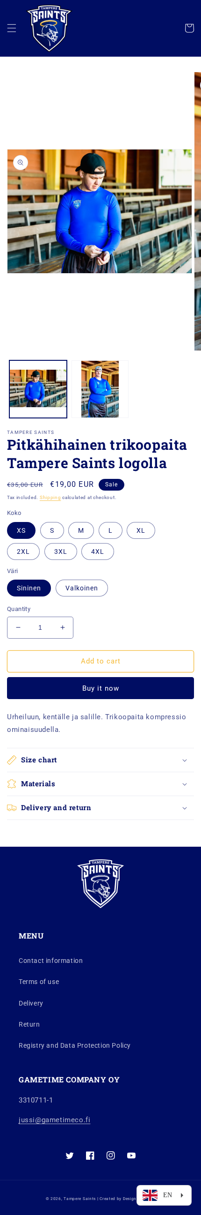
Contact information (51, 960)
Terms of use (39, 981)
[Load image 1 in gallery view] (38, 389)
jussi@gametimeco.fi (54, 1120)
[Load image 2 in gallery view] (100, 389)
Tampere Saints (80, 1198)
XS (21, 530)
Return (29, 1024)
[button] (11, 28)
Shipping (50, 497)
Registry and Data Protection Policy (75, 1045)
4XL (97, 551)
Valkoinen (81, 588)
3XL (60, 551)
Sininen (29, 588)
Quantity (18, 608)
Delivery (31, 1003)
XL (140, 530)
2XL (23, 551)
